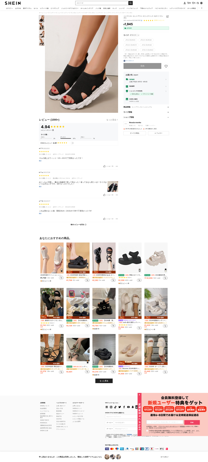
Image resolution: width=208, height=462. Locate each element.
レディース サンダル (70, 12)
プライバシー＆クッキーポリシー (168, 426)
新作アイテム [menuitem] (27, 8)
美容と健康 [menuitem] (106, 8)
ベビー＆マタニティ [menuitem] (161, 8)
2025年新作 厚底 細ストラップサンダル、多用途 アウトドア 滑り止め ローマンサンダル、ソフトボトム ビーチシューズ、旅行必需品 (52, 366)
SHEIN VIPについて (62, 426)
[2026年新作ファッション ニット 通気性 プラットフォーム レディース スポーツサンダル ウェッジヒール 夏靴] (52, 258)
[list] (122, 407)
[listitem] (52, 263)
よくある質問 (76, 421)
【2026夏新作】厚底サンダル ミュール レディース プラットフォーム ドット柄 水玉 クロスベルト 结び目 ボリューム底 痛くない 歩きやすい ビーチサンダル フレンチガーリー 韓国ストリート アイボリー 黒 (78, 320)
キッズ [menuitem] (114, 8)
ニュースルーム (44, 411)
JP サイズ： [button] (133, 35)
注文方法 (59, 419)
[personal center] (184, 3)
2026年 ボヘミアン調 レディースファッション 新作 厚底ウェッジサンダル (156, 366)
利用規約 (129, 434)
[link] (189, 3)
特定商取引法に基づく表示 (46, 416)
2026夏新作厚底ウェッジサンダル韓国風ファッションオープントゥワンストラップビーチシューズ (156, 275)
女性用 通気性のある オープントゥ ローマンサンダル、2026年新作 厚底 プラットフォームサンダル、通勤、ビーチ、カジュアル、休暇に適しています (104, 275)
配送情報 (59, 411)
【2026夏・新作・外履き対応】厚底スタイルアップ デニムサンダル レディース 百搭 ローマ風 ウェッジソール (104, 320)
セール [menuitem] (36, 8)
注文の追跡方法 (60, 421)
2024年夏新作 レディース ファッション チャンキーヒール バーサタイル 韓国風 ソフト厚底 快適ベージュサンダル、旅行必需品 (156, 320)
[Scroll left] (199, 8)
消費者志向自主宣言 (46, 425)
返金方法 (59, 416)
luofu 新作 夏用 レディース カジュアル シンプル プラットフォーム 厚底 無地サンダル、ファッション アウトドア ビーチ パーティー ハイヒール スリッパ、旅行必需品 (130, 322)
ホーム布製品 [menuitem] (191, 8)
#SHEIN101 (43, 423)
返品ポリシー (60, 413)
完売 (142, 66)
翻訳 (40, 161)
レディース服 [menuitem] (44, 8)
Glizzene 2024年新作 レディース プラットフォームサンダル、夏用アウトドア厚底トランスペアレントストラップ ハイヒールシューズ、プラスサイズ (130, 368)
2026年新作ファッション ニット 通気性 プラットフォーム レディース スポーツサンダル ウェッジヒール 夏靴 (52, 275)
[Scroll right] (201, 8)
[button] (197, 3)
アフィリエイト (60, 429)
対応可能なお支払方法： (112, 445)
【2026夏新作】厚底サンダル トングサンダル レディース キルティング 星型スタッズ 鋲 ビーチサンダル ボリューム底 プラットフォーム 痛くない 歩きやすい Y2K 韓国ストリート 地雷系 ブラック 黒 (104, 366)
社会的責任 (43, 408)
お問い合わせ (76, 406)
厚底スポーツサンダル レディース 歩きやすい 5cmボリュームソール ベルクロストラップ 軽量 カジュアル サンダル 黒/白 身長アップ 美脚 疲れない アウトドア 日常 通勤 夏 (130, 275)
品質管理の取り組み (46, 428)
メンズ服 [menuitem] (98, 8)
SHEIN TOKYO (44, 420)
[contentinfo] (137, 449)
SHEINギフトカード (78, 411)
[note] (46, 281)
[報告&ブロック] (116, 166)
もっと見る (104, 381)
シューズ (46, 12)
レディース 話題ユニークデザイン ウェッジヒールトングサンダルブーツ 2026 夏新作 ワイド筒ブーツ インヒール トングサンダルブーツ (78, 366)
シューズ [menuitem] (121, 8)
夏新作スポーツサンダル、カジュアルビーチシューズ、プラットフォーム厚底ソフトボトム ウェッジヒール (52, 320)
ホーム (41, 12)
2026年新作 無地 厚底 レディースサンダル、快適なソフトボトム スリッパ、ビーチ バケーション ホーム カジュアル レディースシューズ (78, 275)
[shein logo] (13, 3)
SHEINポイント (77, 408)
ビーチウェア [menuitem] (55, 8)
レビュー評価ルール (78, 419)
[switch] (72, 143)
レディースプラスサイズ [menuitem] (177, 8)
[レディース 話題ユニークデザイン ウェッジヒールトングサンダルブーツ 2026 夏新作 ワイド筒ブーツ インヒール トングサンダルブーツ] (78, 349)
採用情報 (42, 413)
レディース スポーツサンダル (86, 12)
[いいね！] (104, 166)
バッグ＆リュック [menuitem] (132, 8)
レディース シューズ (57, 12)
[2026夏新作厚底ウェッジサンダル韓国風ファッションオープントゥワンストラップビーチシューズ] (156, 258)
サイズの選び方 (60, 424)
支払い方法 (59, 408)
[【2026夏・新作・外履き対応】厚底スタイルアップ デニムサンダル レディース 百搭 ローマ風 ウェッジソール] (104, 303)
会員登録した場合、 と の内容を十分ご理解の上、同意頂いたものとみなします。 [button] (172, 427)
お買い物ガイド (60, 406)
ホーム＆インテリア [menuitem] (87, 8)
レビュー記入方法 (78, 416)
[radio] (130, 40)
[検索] (130, 3)
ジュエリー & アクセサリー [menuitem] (69, 8)
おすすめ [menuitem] (18, 8)
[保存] (166, 66)
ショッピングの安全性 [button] (135, 91)
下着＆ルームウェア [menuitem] (146, 8)
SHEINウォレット (78, 413)
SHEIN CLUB (44, 430)
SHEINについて (44, 406)
